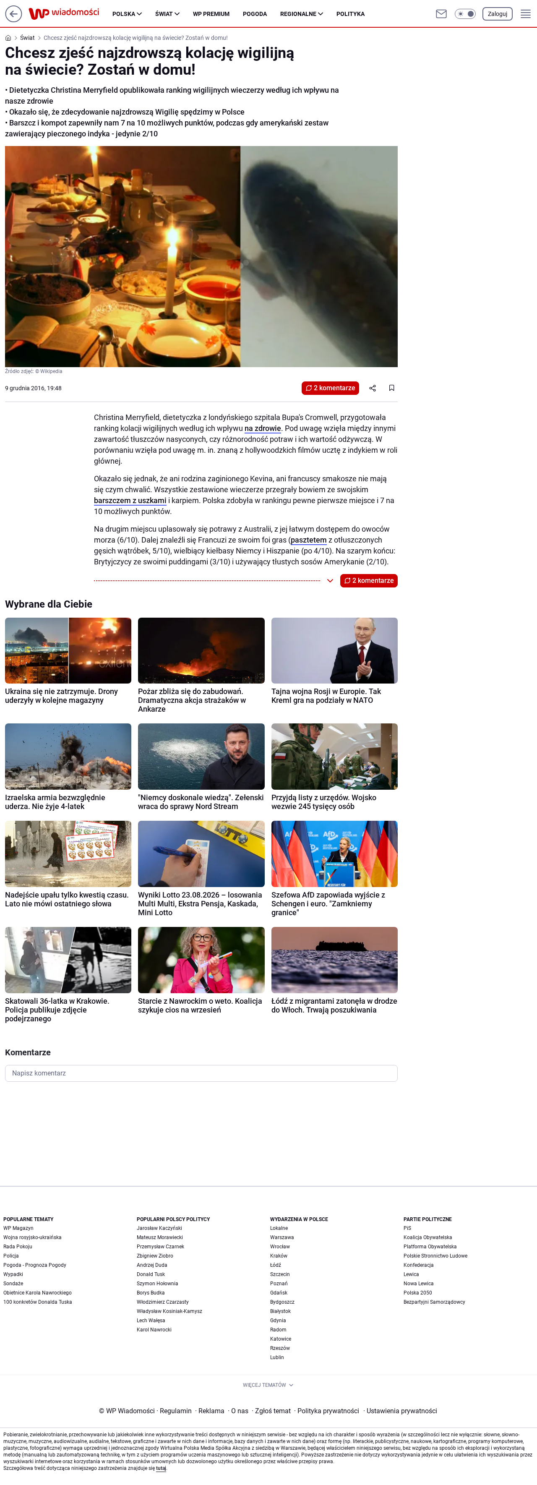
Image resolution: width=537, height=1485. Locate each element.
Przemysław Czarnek (160, 1247)
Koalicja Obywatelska (428, 1237)
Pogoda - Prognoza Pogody (34, 1265)
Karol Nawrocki (154, 1330)
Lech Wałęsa (151, 1320)
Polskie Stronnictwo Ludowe (435, 1256)
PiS (407, 1228)
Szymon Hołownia (157, 1284)
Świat (164, 13)
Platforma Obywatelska (430, 1247)
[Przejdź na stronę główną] (13, 20)
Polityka (350, 13)
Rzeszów (280, 1348)
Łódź (275, 1265)
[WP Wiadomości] (70, 14)
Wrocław (280, 1247)
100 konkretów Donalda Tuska (37, 1302)
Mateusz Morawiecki (160, 1237)
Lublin (277, 1357)
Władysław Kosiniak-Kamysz (169, 1311)
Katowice (280, 1339)
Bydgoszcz (282, 1302)
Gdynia (278, 1320)
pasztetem (309, 539)
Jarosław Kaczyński (159, 1228)
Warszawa (282, 1237)
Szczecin (280, 1274)
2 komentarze (334, 388)
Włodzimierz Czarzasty (163, 1302)
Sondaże (13, 1284)
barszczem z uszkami (130, 500)
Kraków (278, 1256)
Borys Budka (151, 1293)
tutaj (161, 1468)
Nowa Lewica (419, 1284)
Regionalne (298, 13)
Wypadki (13, 1274)
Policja (11, 1256)
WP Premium (211, 13)
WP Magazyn (18, 1228)
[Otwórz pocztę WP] (441, 14)
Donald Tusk (151, 1274)
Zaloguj (497, 13)
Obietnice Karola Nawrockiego (37, 1293)
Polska (123, 13)
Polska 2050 (418, 1293)
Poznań (279, 1284)
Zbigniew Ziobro (155, 1256)
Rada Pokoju (17, 1247)
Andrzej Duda (152, 1265)
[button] (465, 14)
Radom (278, 1330)
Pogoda (255, 13)
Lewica (411, 1274)
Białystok (280, 1311)
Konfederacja (419, 1265)
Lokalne (279, 1228)
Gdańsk (278, 1293)
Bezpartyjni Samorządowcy (434, 1302)
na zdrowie (263, 428)
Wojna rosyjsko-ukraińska (32, 1237)
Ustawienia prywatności (400, 1411)
